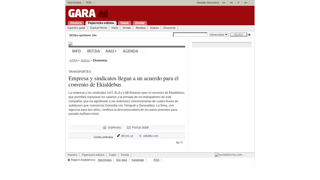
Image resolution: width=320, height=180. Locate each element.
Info (76, 51)
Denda (125, 154)
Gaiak (112, 154)
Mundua (141, 27)
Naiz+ (110, 51)
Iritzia (115, 27)
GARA (73, 60)
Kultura (154, 27)
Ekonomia (170, 27)
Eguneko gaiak (77, 27)
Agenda (131, 51)
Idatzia (85, 60)
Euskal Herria (98, 27)
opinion (93, 51)
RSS (89, 2)
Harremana (74, 2)
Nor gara (121, 159)
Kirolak (127, 27)
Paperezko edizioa (93, 154)
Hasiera (72, 154)
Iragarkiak (138, 159)
